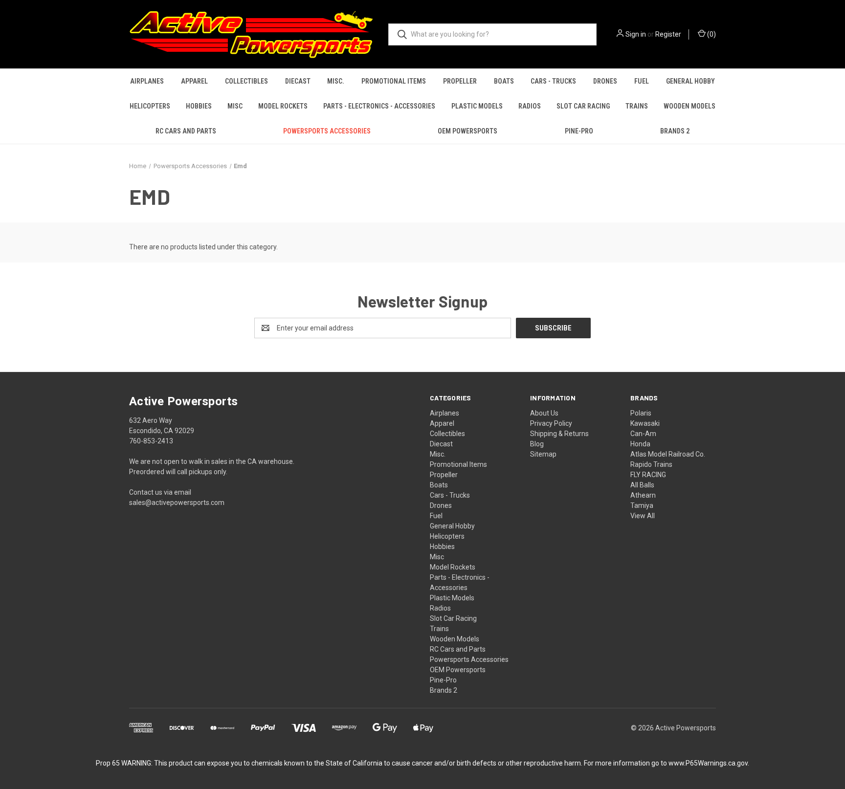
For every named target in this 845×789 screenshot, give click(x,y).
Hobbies (199, 106)
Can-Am (643, 434)
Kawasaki (645, 423)
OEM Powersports (467, 131)
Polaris (640, 413)
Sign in (635, 34)
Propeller (460, 81)
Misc (235, 106)
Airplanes (147, 81)
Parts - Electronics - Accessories (379, 106)
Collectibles (246, 81)
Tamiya (641, 505)
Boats (504, 81)
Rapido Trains (651, 464)
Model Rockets (283, 106)
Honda (640, 444)
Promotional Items (393, 81)
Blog (537, 444)
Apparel (194, 81)
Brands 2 (674, 131)
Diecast (298, 81)
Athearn (643, 495)
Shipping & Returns (559, 434)
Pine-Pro (579, 131)
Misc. (335, 81)
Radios (529, 106)
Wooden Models (689, 106)
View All (642, 516)
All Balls (642, 485)
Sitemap (543, 454)
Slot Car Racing (583, 106)
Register (668, 34)
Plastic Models (477, 106)
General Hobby (690, 81)
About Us (544, 413)
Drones (605, 81)
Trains (636, 106)
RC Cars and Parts (186, 131)
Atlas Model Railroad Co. (667, 454)
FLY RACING (648, 475)
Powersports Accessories (327, 131)
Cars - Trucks (553, 81)
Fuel (641, 81)
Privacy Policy (551, 423)
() (711, 34)
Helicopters (150, 106)
